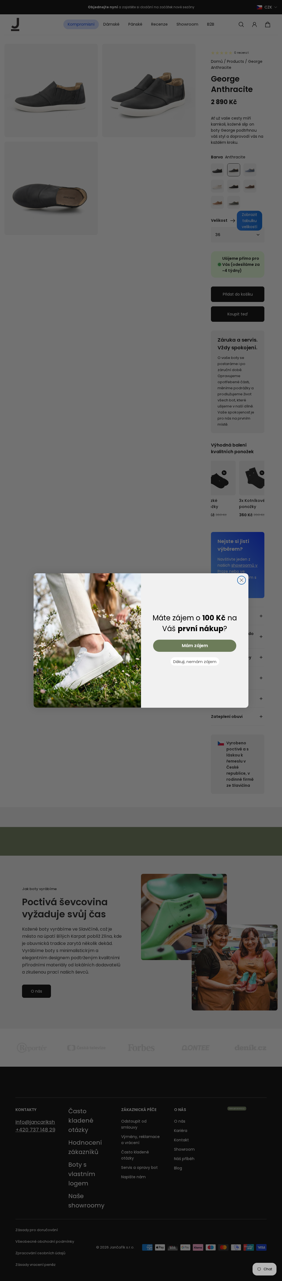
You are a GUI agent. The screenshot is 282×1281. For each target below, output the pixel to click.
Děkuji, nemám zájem (194, 661)
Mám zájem (195, 645)
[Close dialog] (241, 580)
